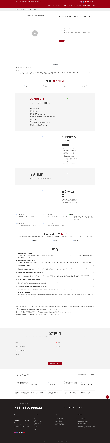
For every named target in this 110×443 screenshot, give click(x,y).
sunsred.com (51, 441)
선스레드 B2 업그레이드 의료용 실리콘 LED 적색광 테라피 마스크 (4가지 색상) (22, 393)
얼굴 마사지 (93, 374)
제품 (88, 374)
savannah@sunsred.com (84, 421)
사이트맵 (57, 441)
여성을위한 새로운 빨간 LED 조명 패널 (28, 9)
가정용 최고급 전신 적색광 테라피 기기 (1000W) (55, 393)
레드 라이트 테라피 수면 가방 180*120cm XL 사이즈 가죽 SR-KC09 (71, 393)
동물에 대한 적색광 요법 (82, 374)
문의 (62, 41)
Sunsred (16, 9)
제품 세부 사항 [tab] (55, 64)
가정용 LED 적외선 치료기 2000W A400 (37, 393)
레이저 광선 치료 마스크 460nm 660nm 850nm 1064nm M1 (86, 393)
